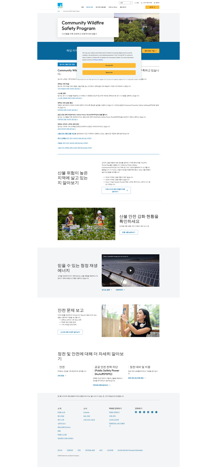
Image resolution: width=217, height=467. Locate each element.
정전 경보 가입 (150, 51)
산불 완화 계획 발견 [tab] (134, 64)
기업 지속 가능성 (89, 420)
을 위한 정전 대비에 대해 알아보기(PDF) (73, 143)
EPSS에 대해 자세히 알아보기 (68, 110)
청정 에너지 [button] (123, 7)
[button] (137, 2)
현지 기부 (61, 420)
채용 (59, 431)
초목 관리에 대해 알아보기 (67, 129)
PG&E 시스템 (62, 435)
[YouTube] (148, 412)
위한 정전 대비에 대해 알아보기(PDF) (75, 138)
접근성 (60, 450)
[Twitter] (140, 412)
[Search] (130, 3)
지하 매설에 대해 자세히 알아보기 (69, 89)
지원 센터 (112, 416)
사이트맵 (110, 450)
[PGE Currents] (156, 412)
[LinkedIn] (144, 412)
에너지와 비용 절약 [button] (101, 7)
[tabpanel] (108, 109)
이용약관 (70, 450)
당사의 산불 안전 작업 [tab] (67, 64)
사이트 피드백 (114, 420)
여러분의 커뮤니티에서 (65, 438)
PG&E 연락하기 (114, 412)
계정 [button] (82, 7)
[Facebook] (136, 412)
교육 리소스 (62, 423)
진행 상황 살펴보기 (128, 232)
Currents (86, 412)
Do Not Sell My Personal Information (130, 450)
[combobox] (126, 2)
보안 (100, 450)
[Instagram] (152, 412)
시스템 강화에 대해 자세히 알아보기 (70, 98)
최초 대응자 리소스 (64, 427)
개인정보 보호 (90, 450)
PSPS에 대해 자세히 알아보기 (68, 119)
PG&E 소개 (61, 412)
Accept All (109, 65)
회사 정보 (61, 416)
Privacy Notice (98, 60)
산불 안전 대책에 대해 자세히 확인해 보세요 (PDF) (75, 148)
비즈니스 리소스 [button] (113, 7)
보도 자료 (86, 416)
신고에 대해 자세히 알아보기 (70, 332)
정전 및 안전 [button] (89, 7)
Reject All (109, 72)
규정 (79, 450)
